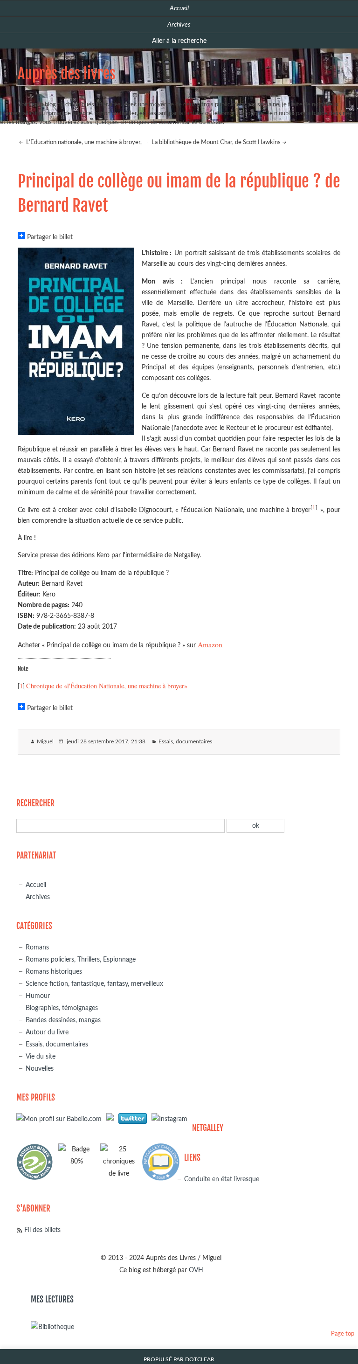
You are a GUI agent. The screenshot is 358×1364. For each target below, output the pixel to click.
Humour (38, 995)
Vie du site (40, 1056)
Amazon (210, 644)
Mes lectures (52, 1299)
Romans (37, 947)
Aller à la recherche (179, 40)
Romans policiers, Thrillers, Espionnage (81, 959)
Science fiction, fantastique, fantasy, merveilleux (94, 983)
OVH (196, 1270)
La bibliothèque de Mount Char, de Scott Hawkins (216, 142)
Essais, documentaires (185, 741)
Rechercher (35, 803)
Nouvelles (40, 1068)
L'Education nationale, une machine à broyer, (83, 142)
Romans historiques (54, 971)
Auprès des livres (67, 73)
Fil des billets (42, 1229)
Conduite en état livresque (221, 1179)
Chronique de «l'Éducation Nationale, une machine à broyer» (106, 685)
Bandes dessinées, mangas (63, 1020)
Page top (342, 1334)
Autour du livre (47, 1032)
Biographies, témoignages (62, 1007)
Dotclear (199, 1359)
